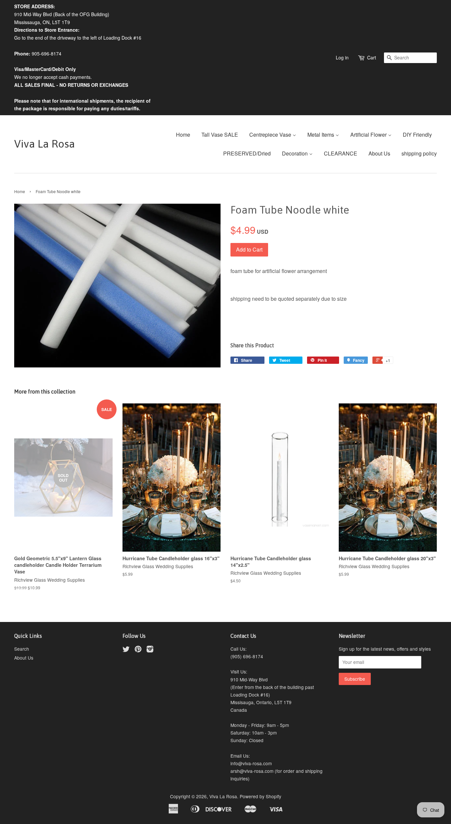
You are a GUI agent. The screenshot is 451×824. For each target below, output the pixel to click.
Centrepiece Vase (271, 134)
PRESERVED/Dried (247, 153)
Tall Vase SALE (219, 134)
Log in (342, 57)
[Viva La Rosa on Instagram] (150, 650)
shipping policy (419, 153)
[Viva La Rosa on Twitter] (126, 650)
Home (183, 134)
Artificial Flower (369, 134)
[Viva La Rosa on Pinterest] (138, 650)
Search (21, 648)
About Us (379, 153)
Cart (371, 57)
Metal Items (321, 134)
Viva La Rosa (44, 144)
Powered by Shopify (260, 796)
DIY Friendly (417, 134)
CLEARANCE (340, 153)
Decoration (295, 153)
